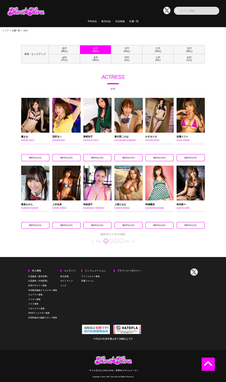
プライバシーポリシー (129, 270)
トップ (5, 30)
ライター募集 (34, 299)
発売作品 (106, 21)
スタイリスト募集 (36, 308)
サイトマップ (66, 281)
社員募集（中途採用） (38, 281)
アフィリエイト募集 (90, 276)
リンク (63, 285)
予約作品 (92, 21)
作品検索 (120, 21)
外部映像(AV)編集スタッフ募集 (42, 318)
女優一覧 (134, 21)
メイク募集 (33, 304)
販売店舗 (64, 276)
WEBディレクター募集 (39, 313)
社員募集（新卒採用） (38, 276)
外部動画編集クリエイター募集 (42, 290)
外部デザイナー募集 (37, 285)
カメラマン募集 (35, 295)
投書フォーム (87, 281)
